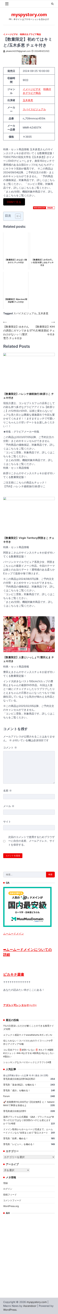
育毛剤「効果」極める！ (15, 1138)
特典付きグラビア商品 (30, 34)
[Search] (52, 3)
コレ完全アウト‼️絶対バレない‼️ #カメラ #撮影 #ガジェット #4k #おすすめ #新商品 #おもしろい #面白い (28, 1053)
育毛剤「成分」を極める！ (16, 1090)
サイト (7, 821)
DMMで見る (14, 201)
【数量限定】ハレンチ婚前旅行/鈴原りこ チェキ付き (28, 395)
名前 (7, 790)
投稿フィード (10, 1194)
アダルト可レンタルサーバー (20, 1005)
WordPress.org (11, 1206)
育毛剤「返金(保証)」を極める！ (19, 1084)
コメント (10, 747)
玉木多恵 (28, 100)
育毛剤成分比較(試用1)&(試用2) (19, 1078)
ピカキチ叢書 (13, 974)
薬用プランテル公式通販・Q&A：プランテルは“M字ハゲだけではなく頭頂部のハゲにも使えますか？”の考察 (28, 1120)
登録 (5, 1183)
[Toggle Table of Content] (16, 216)
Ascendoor (29, 1305)
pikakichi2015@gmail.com (18, 51)
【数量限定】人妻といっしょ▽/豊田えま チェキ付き (28, 659)
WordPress (9, 1309)
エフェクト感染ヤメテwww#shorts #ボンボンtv (27, 1034)
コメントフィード (12, 1200)
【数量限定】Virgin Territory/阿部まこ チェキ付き (28, 539)
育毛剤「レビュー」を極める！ (19, 1144)
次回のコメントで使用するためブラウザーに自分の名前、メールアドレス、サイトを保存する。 (31, 840)
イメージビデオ (10, 34)
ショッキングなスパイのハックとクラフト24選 (27, 1062)
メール (8, 806)
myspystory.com (29, 15)
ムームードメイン (13, 933)
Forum (6, 1096)
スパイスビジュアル (34, 109)
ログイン (7, 1188)
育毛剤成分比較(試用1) (14, 1111)
